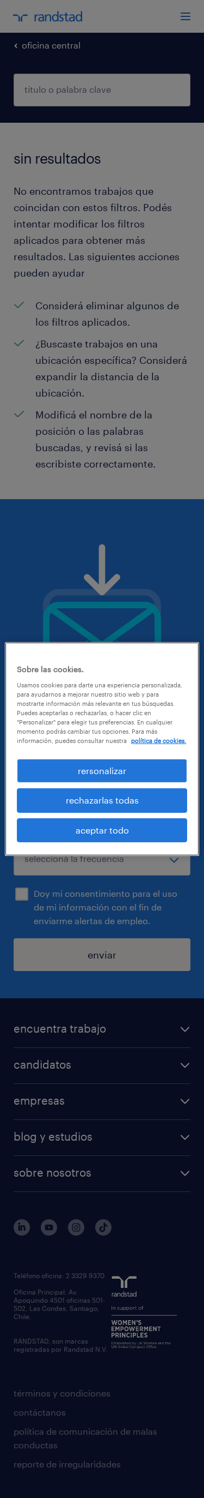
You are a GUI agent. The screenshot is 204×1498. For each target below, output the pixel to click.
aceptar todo (102, 830)
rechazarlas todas (102, 800)
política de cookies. (158, 740)
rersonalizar (102, 770)
